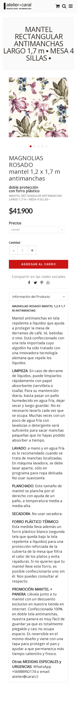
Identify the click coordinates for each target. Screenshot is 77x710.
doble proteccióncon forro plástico (24, 189)
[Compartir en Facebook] (29, 283)
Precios (15, 223)
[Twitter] (35, 283)
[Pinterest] (41, 283)
